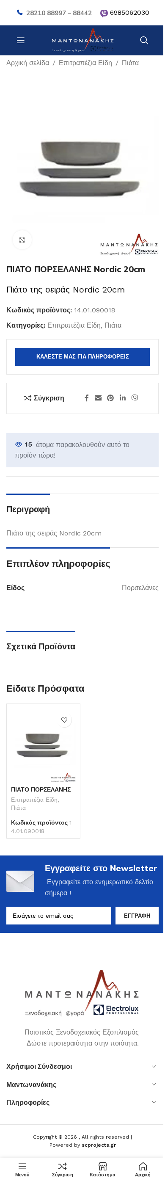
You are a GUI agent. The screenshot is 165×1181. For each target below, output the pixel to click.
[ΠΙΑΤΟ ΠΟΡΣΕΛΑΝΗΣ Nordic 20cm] (43, 745)
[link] (104, 13)
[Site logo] (82, 40)
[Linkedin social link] (122, 398)
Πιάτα (130, 63)
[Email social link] (98, 398)
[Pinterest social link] (110, 398)
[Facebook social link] (87, 398)
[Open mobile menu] (20, 40)
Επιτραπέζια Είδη (85, 63)
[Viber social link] (134, 398)
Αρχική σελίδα (27, 63)
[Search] (144, 40)
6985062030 (129, 12)
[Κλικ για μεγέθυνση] (22, 239)
